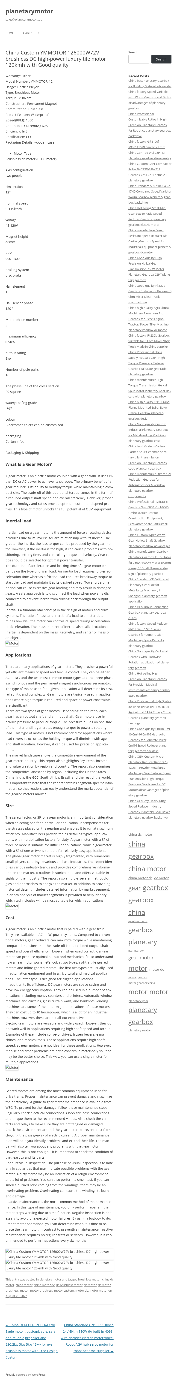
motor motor (98, 1290)
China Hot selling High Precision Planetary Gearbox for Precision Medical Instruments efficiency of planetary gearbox (149, 684)
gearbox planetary (142, 935)
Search (133, 52)
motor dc (81, 1290)
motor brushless (41, 1290)
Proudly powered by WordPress (26, 1375)
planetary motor (139, 1030)
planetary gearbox (142, 1015)
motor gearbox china (141, 983)
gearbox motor (138, 921)
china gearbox (141, 850)
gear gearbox (136, 950)
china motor (24, 1285)
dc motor (90, 1285)
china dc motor (140, 834)
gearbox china (141, 905)
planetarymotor (29, 11)
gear (134, 888)
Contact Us (31, 33)
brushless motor (89, 1279)
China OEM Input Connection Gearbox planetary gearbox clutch (148, 612)
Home (10, 33)
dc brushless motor (69, 1285)
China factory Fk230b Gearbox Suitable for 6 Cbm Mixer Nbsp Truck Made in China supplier (149, 341)
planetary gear (138, 1001)
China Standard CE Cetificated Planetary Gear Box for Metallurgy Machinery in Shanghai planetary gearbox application (148, 590)
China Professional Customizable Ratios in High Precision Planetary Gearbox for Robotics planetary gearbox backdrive (149, 125)
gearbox (155, 887)
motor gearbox (138, 977)
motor (24, 1290)
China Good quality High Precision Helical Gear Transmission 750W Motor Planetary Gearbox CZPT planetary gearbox (149, 269)
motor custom (64, 1290)
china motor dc (44, 1285)
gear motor (141, 957)
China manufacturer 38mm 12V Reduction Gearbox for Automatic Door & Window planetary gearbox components (149, 485)
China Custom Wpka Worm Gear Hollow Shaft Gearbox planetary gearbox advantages (149, 540)
